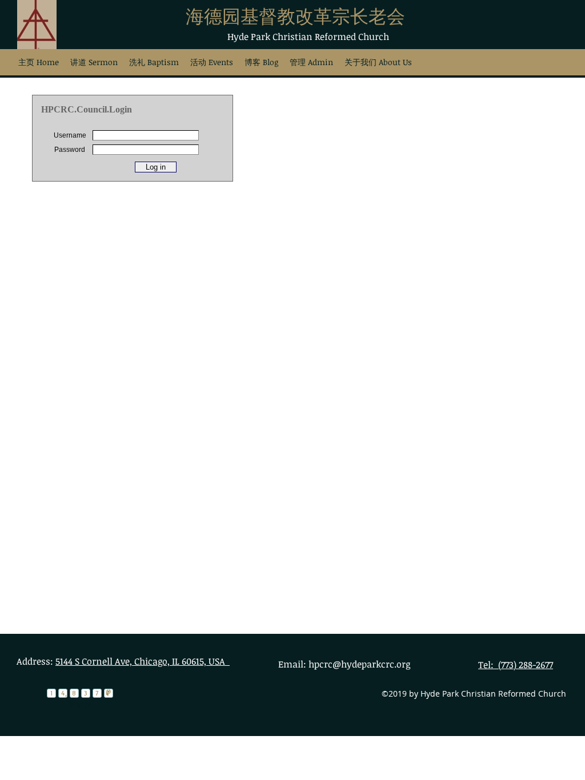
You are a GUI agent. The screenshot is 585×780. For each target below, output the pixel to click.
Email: (293, 664)
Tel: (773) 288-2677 (515, 664)
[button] (154, 62)
